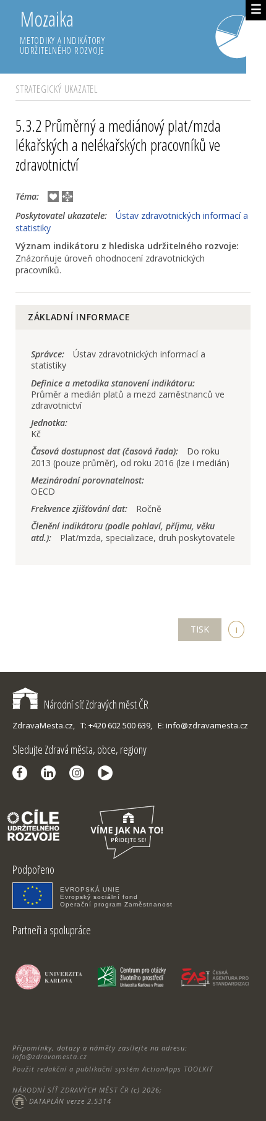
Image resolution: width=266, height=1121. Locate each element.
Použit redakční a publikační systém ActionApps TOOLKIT (112, 1068)
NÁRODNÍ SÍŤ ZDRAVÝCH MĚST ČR (70, 1089)
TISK (200, 629)
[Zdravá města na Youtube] (108, 772)
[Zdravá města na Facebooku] (22, 772)
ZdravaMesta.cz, (43, 725)
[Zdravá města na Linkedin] (51, 772)
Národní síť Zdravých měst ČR (96, 704)
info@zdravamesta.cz (49, 1056)
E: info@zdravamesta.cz (203, 725)
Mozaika (62, 30)
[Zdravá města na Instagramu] (79, 772)
